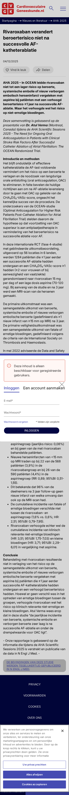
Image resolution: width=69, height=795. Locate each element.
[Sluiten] (62, 731)
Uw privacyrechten (34, 764)
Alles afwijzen (34, 774)
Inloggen (11, 388)
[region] (34, 758)
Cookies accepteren (34, 784)
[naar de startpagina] (61, 384)
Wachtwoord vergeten (16, 421)
